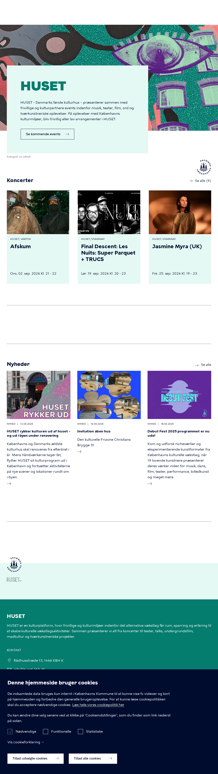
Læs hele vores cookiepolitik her (98, 705)
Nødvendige (26, 731)
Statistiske (94, 731)
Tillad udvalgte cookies (30, 758)
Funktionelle (61, 731)
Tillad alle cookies (88, 758)
